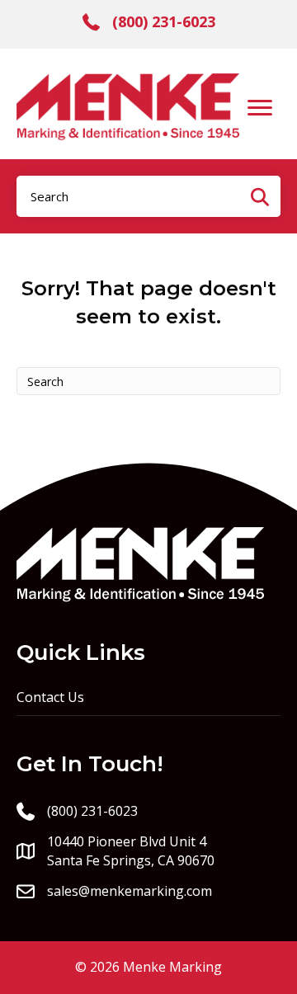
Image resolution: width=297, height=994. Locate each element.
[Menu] (260, 108)
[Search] (259, 196)
